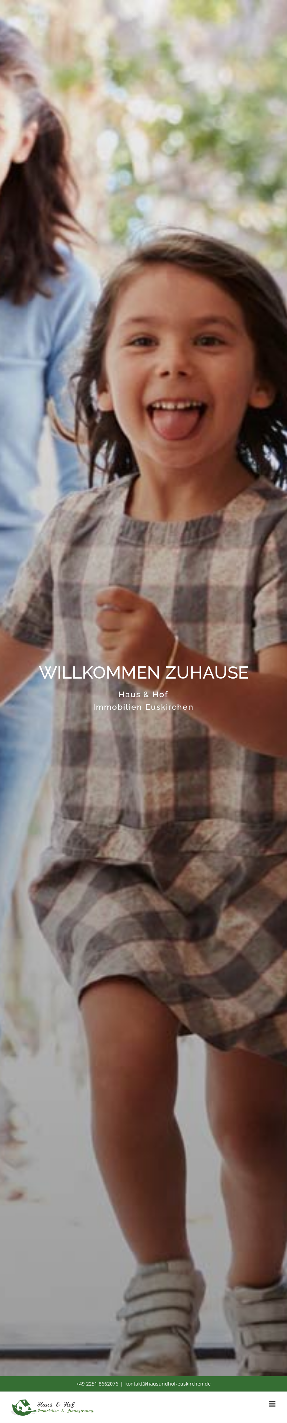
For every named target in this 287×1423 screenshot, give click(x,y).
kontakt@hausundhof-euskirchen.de (168, 1383)
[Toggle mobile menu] (272, 1404)
